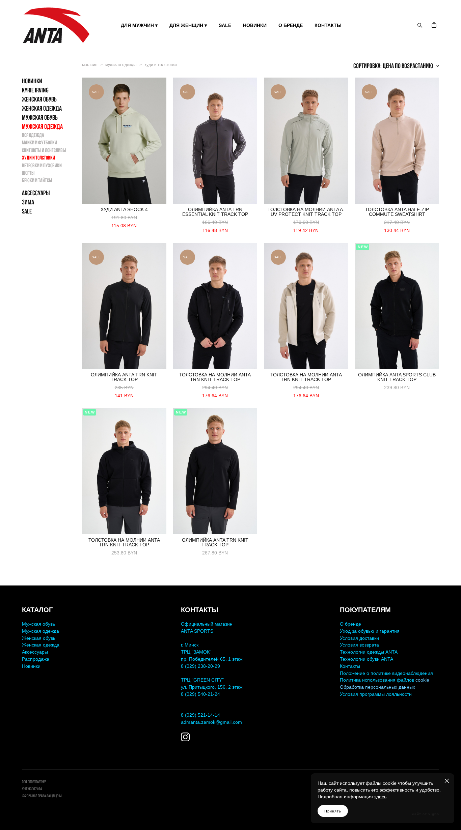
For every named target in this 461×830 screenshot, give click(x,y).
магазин (90, 64)
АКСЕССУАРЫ (36, 193)
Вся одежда (33, 135)
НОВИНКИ (255, 25)
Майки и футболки (39, 142)
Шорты (28, 173)
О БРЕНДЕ (290, 25)
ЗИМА (28, 202)
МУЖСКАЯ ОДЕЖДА (42, 126)
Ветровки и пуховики (42, 165)
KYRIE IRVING (35, 90)
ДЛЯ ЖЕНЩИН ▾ (188, 25)
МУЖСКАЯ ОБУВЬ (40, 117)
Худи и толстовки (38, 158)
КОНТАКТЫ (328, 25)
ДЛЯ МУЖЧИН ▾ (139, 25)
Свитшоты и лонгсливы (44, 150)
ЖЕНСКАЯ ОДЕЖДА (42, 108)
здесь (380, 796)
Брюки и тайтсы (37, 180)
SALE (225, 25)
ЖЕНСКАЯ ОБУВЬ (39, 99)
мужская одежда (121, 64)
